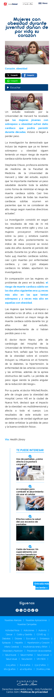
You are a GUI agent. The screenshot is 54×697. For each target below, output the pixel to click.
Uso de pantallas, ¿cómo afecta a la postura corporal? (29, 462)
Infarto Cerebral (11, 647)
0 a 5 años (11, 665)
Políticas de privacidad (34, 692)
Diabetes (6, 638)
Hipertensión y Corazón (38, 642)
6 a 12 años (25, 665)
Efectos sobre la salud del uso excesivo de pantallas (28, 522)
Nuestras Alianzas (13, 620)
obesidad (21, 68)
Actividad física (12, 630)
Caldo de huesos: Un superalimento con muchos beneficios (27, 552)
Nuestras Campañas (27, 624)
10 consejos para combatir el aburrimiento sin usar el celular (30, 492)
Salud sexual (43, 655)
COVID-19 (41, 634)
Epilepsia (6, 642)
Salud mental (26, 655)
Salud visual (11, 659)
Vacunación (26, 659)
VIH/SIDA (41, 659)
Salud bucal (10, 655)
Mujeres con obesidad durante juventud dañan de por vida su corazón (27, 27)
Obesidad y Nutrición (13, 651)
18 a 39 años (9, 669)
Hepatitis (19, 642)
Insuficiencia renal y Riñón (35, 647)
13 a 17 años (40, 665)
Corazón (10, 68)
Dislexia (18, 638)
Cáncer (9, 634)
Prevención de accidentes (39, 651)
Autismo (43, 630)
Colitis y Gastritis (24, 634)
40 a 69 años (26, 669)
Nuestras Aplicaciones (36, 620)
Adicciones (29, 630)
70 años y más (43, 669)
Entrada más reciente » (41, 585)
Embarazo (45, 638)
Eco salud (31, 638)
